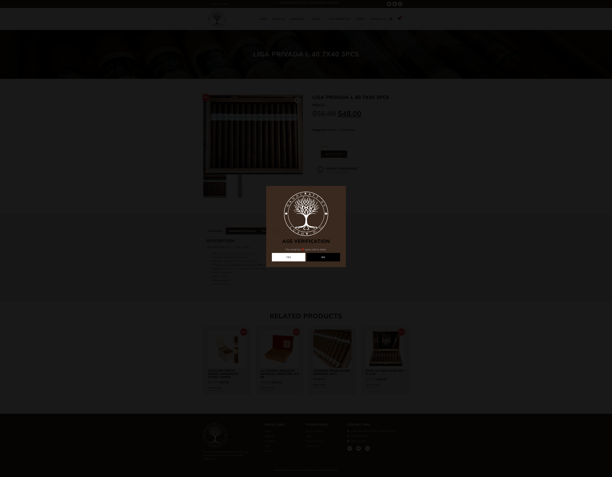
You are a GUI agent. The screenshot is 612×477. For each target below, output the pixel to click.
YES (288, 257)
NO (323, 257)
